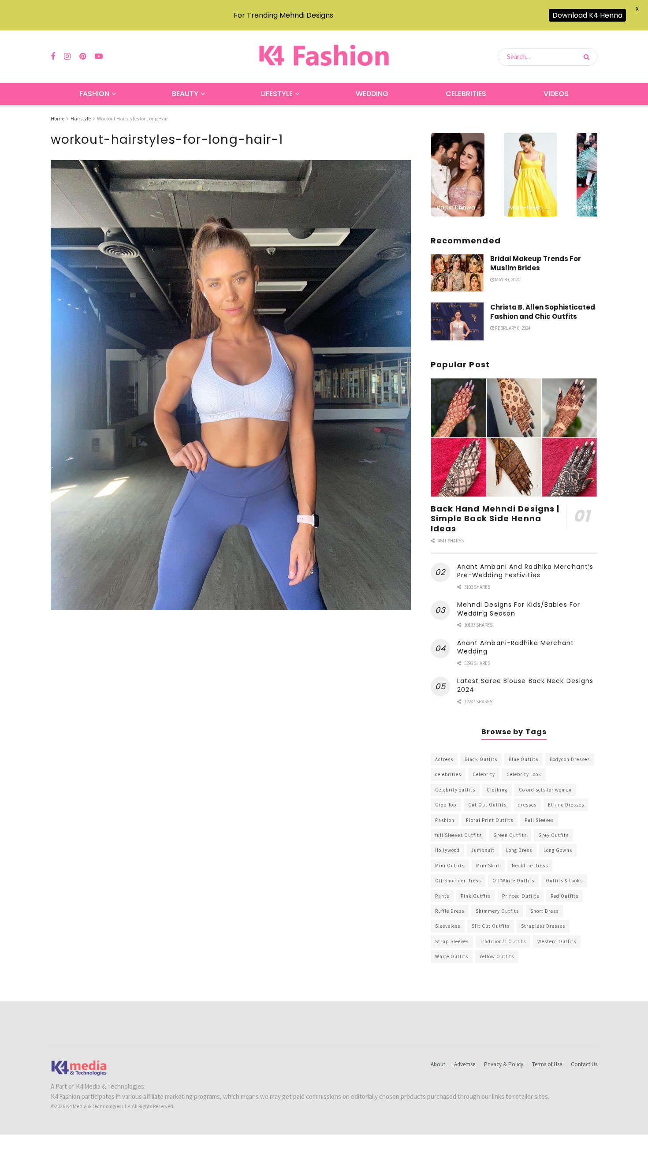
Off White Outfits (513, 880)
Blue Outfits (523, 759)
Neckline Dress (530, 866)
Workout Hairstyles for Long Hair (132, 118)
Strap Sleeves (452, 941)
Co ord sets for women (545, 790)
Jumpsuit (483, 850)
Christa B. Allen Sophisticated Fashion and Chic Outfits (542, 311)
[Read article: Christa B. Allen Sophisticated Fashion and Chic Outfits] (457, 321)
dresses (527, 805)
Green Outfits (510, 835)
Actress (444, 759)
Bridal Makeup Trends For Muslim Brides (535, 263)
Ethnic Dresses (566, 805)
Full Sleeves (539, 820)
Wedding (372, 94)
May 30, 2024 (507, 279)
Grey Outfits (553, 835)
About (438, 1064)
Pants (442, 896)
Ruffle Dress (449, 911)
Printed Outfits (520, 896)
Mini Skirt (488, 866)
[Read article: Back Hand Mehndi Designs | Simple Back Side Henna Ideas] (514, 437)
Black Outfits (481, 759)
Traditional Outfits (503, 941)
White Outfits (451, 956)
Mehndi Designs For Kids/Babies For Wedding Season (518, 609)
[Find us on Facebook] (53, 57)
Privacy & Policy (503, 1064)
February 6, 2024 (512, 328)
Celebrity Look (523, 774)
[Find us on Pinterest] (82, 57)
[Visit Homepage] (324, 57)
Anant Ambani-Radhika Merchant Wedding (515, 647)
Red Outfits (564, 896)
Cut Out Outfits (487, 805)
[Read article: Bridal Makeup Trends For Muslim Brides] (457, 273)
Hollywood (447, 850)
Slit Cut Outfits (491, 926)
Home (57, 118)
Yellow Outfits (497, 956)
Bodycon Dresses (570, 759)
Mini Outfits (450, 866)
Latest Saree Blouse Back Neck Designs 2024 (525, 685)
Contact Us (584, 1064)
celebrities (448, 774)
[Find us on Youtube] (99, 57)
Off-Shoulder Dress (458, 880)
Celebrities (466, 94)
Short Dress (544, 911)
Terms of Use (547, 1064)
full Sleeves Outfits (458, 835)
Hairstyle (81, 118)
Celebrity (484, 774)
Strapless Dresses (543, 926)
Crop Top (446, 805)
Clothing (497, 790)
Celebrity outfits (455, 790)
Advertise (464, 1064)
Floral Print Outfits (489, 820)
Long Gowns (558, 850)
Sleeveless (447, 926)
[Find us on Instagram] (67, 57)
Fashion (94, 94)
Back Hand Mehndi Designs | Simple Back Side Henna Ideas (495, 518)
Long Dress (519, 850)
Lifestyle (277, 94)
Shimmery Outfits (497, 911)
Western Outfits (556, 941)
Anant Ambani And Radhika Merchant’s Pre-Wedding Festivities (525, 571)
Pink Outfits (476, 896)
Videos (556, 94)
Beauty (185, 94)
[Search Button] (588, 57)
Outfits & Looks (564, 880)
